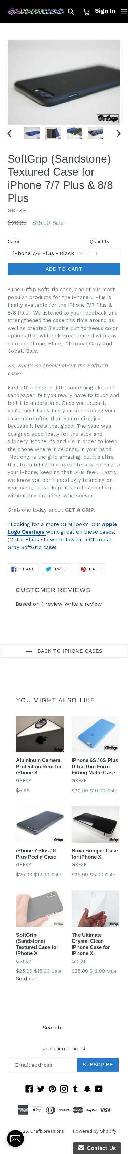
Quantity (99, 241)
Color (14, 241)
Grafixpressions (47, 1131)
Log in (78, 1027)
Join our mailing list (64, 1048)
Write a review (83, 604)
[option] (32, 133)
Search (52, 1027)
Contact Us (100, 1148)
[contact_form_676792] (15, 1138)
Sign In (105, 10)
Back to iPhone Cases (69, 651)
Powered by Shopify (94, 1131)
